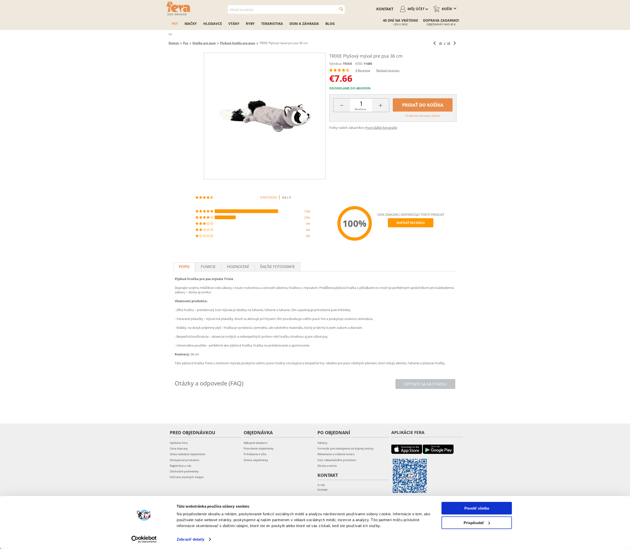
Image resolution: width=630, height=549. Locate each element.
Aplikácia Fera (179, 443)
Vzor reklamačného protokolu (336, 460)
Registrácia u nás (180, 465)
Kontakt (385, 8)
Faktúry (322, 443)
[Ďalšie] (455, 43)
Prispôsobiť (474, 522)
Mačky (191, 23)
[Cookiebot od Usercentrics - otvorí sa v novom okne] (144, 539)
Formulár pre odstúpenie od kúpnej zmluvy (345, 448)
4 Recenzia (362, 70)
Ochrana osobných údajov (187, 477)
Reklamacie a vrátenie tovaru (336, 454)
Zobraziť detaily (190, 539)
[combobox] (286, 9)
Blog (330, 23)
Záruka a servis (327, 465)
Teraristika (272, 23)
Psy (175, 23)
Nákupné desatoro (256, 443)
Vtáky (233, 23)
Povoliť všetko (476, 508)
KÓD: (359, 63)
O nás (321, 485)
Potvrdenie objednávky (259, 448)
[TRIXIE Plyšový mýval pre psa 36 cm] (265, 116)
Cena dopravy (179, 448)
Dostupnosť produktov (184, 460)
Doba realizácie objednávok (187, 454)
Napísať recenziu (387, 70)
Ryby (250, 23)
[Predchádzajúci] (434, 43)
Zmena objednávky (256, 460)
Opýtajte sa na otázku (425, 384)
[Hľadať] (341, 9)
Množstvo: (361, 109)
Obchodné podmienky (184, 471)
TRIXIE (347, 64)
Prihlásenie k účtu (255, 454)
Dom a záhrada (304, 23)
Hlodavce (212, 23)
